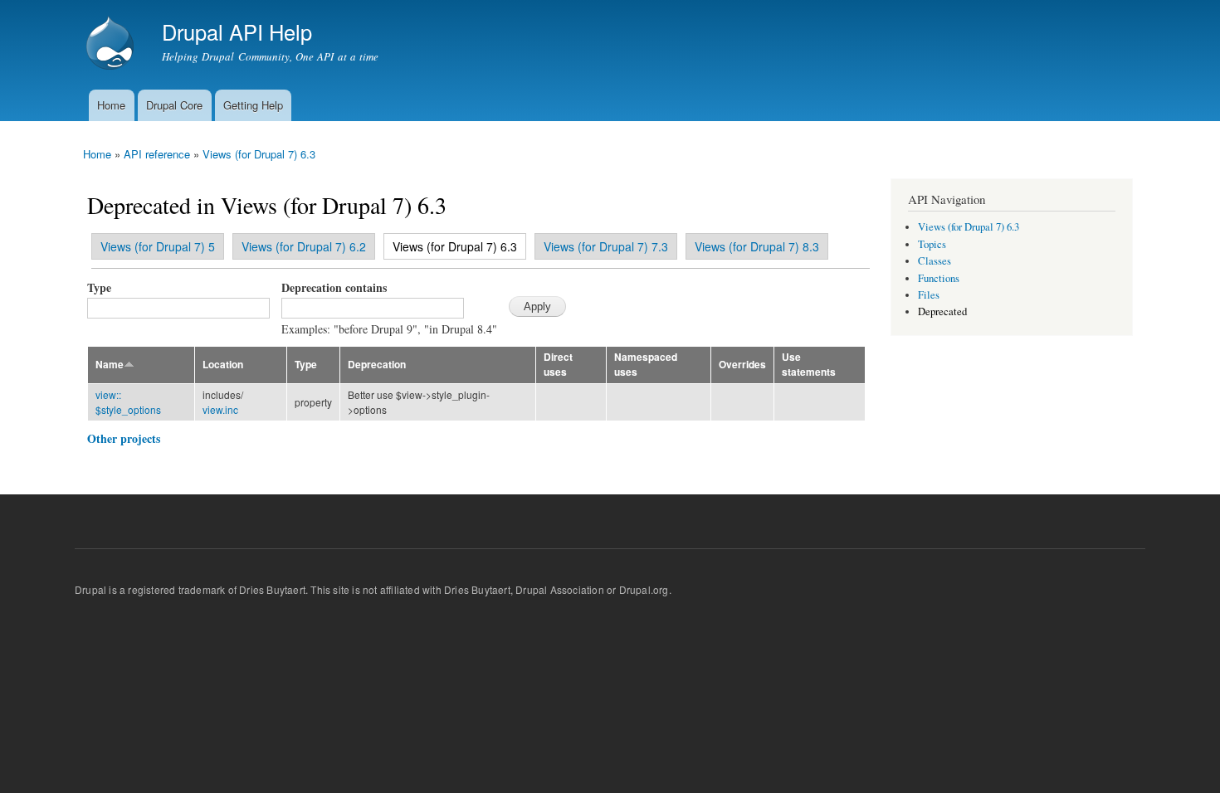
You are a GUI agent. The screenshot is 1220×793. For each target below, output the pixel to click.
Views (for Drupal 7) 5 (157, 246)
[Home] (112, 45)
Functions (938, 278)
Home (111, 105)
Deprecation (377, 365)
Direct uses (558, 364)
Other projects (123, 438)
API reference (157, 154)
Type (99, 287)
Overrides (742, 365)
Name (109, 365)
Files (928, 295)
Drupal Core (174, 105)
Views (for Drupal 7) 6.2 (304, 246)
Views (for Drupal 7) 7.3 (606, 246)
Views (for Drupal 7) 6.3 (259, 154)
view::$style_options (128, 401)
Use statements (809, 364)
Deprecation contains (334, 287)
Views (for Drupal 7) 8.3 (757, 246)
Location (223, 365)
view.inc (220, 409)
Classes (934, 261)
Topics (932, 244)
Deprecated (942, 311)
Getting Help (253, 105)
